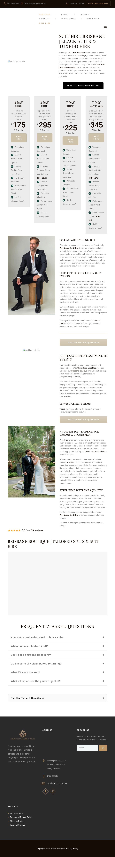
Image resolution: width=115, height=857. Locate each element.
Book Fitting (19, 137)
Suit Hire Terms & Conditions (27, 698)
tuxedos (70, 462)
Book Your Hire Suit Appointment (83, 342)
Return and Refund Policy (21, 817)
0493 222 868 (52, 776)
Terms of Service (17, 825)
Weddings (64, 440)
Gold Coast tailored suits (96, 452)
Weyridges (41, 848)
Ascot (62, 409)
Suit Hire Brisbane (77, 53)
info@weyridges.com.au (57, 783)
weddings (82, 56)
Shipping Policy (17, 821)
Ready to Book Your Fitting (83, 86)
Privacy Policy (16, 813)
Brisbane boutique (79, 371)
